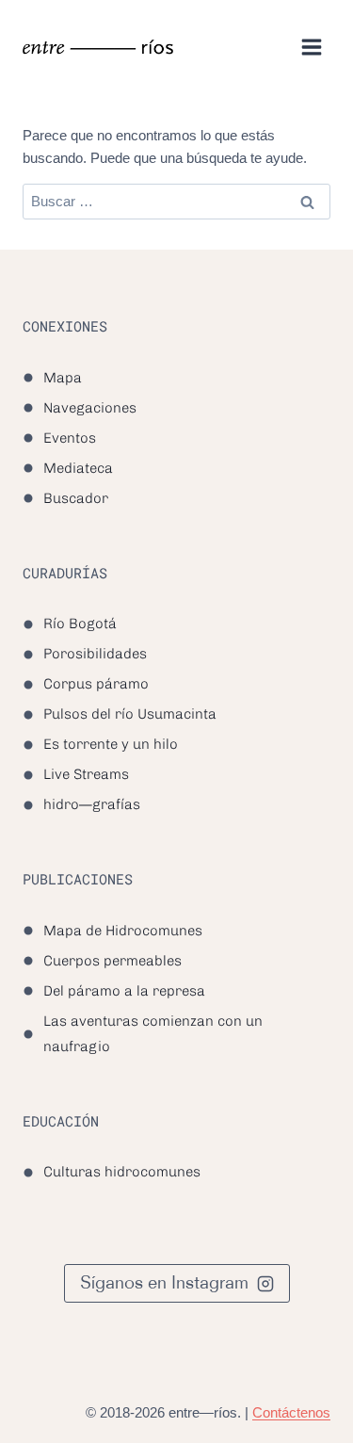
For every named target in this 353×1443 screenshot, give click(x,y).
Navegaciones (89, 407)
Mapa (62, 377)
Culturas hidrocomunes (122, 1171)
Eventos (69, 438)
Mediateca (78, 468)
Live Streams (86, 774)
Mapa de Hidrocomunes (122, 930)
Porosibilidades (95, 653)
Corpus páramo (96, 683)
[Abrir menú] (311, 46)
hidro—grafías (91, 804)
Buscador (75, 498)
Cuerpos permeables (112, 960)
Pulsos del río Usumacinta (130, 713)
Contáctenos (288, 1412)
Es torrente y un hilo (110, 744)
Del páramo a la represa (124, 990)
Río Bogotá (80, 623)
